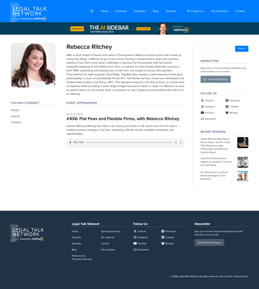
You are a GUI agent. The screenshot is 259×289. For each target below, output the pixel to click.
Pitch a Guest (108, 249)
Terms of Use (226, 276)
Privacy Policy (241, 276)
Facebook (234, 100)
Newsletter (210, 118)
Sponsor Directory (110, 231)
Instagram (16, 122)
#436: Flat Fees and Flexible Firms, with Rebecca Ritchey (122, 118)
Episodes (140, 11)
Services (171, 11)
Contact (240, 11)
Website (15, 110)
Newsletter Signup (217, 79)
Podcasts (121, 11)
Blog (156, 11)
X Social (208, 100)
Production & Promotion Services (82, 257)
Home (104, 11)
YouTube (209, 112)
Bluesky (233, 112)
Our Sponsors (219, 11)
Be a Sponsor (195, 11)
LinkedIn (15, 116)
